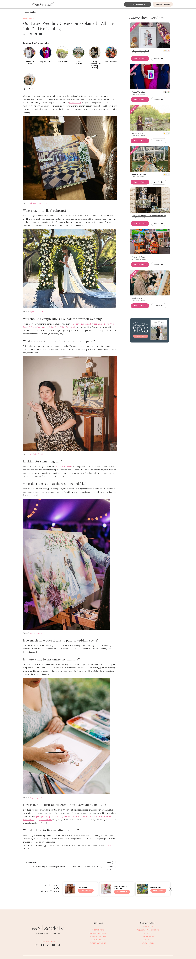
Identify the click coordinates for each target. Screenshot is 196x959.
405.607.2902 (148, 927)
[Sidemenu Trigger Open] (25, 4)
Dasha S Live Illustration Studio (77, 816)
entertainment (75, 102)
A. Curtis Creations (37, 327)
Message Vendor (140, 58)
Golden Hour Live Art (39, 203)
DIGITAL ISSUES (148, 936)
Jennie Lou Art (52, 327)
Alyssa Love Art (36, 311)
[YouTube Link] (53, 945)
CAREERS (148, 946)
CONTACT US (148, 940)
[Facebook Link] (42, 945)
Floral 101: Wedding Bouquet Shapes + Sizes (47, 866)
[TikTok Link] (59, 945)
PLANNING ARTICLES (98, 936)
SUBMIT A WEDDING (163, 4)
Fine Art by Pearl (98, 816)
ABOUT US (148, 933)
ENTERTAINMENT (29, 18)
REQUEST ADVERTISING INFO (148, 930)
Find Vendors (137, 4)
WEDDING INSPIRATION (98, 933)
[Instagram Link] (37, 945)
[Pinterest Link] (48, 945)
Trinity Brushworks (68, 327)
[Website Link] (48, 935)
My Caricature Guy (64, 466)
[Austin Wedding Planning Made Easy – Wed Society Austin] (42, 4)
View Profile (158, 58)
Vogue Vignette (36, 797)
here (109, 845)
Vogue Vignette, (40, 816)
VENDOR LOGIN (148, 943)
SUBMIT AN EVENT (98, 940)
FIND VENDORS (98, 930)
